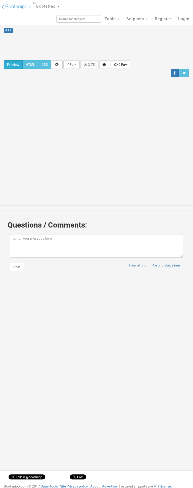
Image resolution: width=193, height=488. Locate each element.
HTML (30, 65)
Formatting (138, 265)
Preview (13, 65)
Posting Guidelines (166, 265)
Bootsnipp (16, 6)
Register (163, 18)
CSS (44, 65)
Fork (72, 65)
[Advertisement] (96, 46)
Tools (111, 18)
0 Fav (122, 65)
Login (183, 18)
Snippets (135, 18)
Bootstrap (45, 5)
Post (17, 267)
